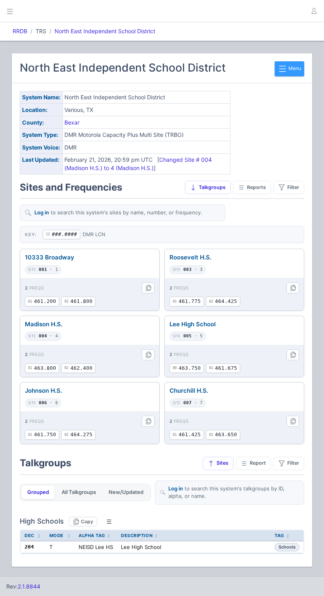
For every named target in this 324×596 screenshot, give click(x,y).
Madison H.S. (43, 324)
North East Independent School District (105, 31)
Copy (87, 521)
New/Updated (126, 492)
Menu (294, 68)
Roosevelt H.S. (190, 257)
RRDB (20, 31)
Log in (41, 212)
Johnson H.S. (43, 390)
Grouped (38, 492)
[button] (313, 11)
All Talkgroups (79, 492)
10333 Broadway (49, 257)
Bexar (71, 122)
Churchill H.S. (189, 390)
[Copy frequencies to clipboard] (148, 287)
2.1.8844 (29, 586)
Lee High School (193, 324)
